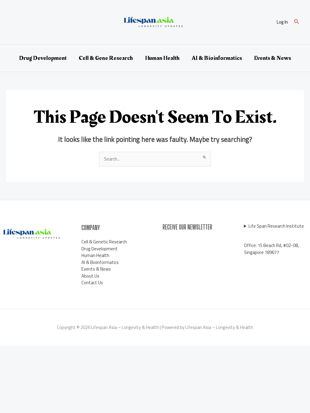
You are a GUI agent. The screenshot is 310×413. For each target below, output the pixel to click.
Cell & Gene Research (106, 58)
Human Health (162, 58)
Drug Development (43, 58)
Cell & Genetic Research (104, 241)
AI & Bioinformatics (217, 58)
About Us (90, 276)
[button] (296, 22)
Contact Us (92, 282)
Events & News (272, 58)
